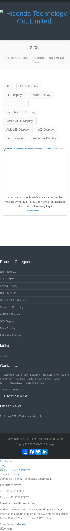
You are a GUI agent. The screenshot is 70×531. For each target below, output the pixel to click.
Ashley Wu (24, 470)
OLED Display (29, 86)
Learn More (33, 210)
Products (39, 57)
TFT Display (14, 95)
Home (25, 57)
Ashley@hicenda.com (15, 395)
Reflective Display (44, 138)
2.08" (37, 62)
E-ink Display (15, 138)
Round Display (40, 95)
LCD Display (46, 130)
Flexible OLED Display (20, 112)
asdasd (4, 355)
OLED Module (56, 57)
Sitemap (49, 444)
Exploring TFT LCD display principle (21, 416)
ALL (8, 86)
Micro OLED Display (19, 121)
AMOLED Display (17, 130)
